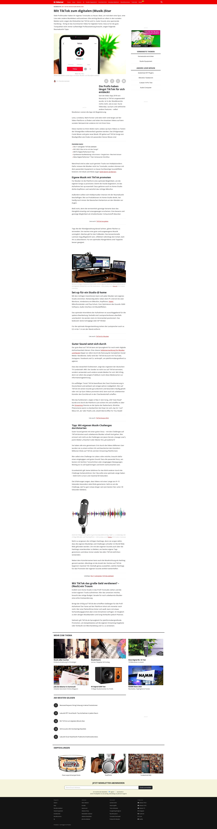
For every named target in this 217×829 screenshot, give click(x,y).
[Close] (140, 395)
